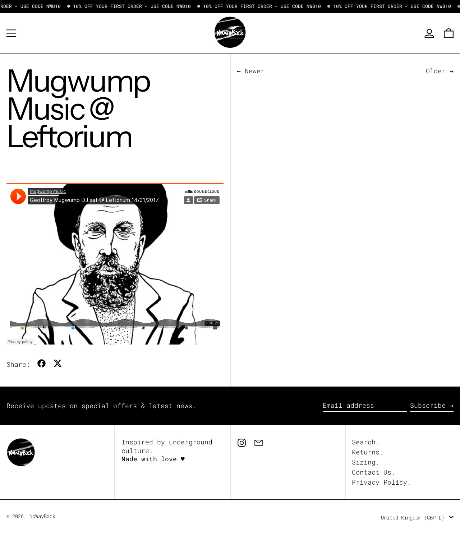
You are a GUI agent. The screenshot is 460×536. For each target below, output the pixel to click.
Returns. (367, 452)
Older (436, 71)
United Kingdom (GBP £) (414, 517)
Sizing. (366, 462)
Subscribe (428, 405)
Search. (366, 442)
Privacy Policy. (381, 482)
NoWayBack (42, 516)
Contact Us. (373, 472)
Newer (254, 71)
